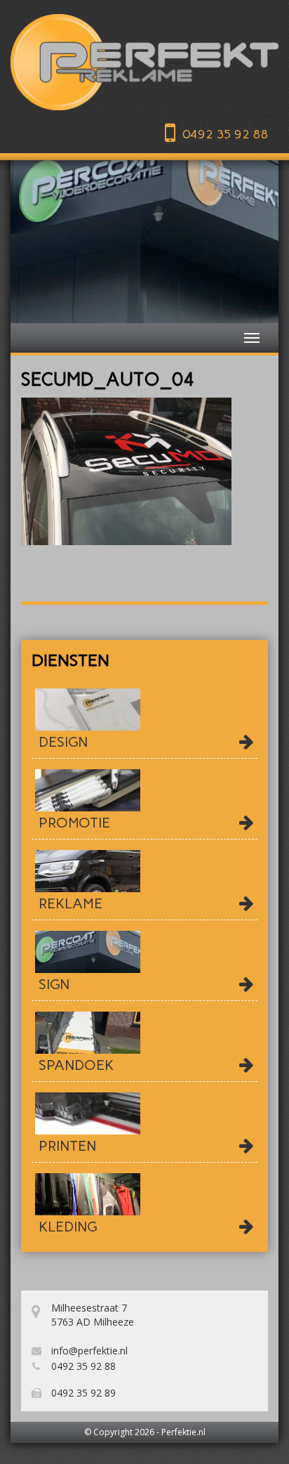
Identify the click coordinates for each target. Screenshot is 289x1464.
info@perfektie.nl (88, 1350)
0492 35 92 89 (82, 1392)
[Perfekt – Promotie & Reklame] (144, 62)
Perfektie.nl (183, 1432)
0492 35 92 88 (225, 134)
